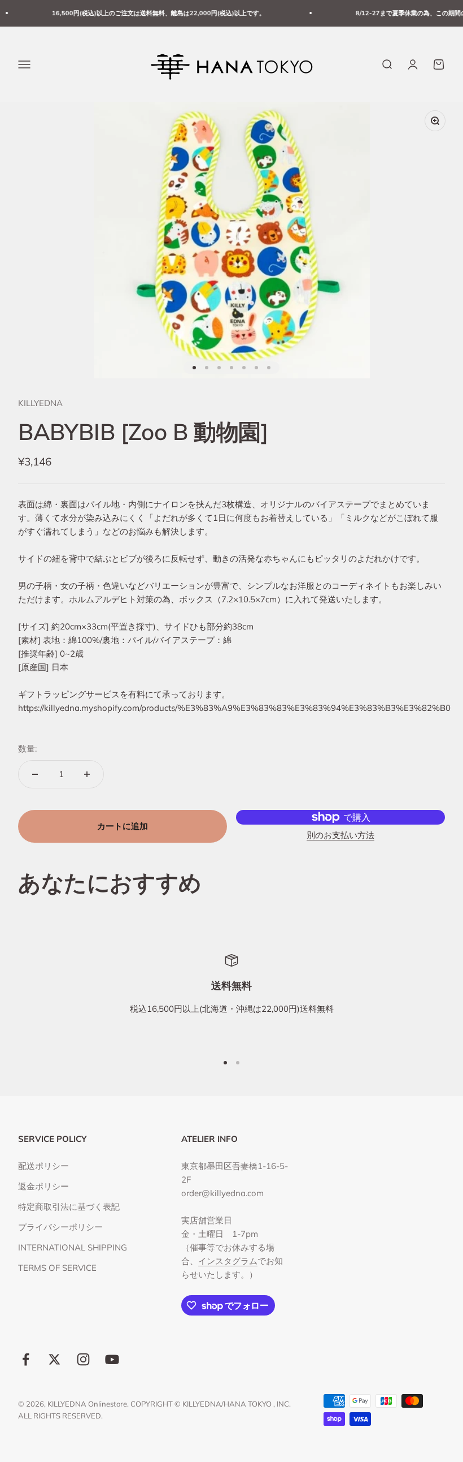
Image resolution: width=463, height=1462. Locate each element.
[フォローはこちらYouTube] (112, 1359)
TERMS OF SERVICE (57, 1267)
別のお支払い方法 (340, 835)
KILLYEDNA (40, 403)
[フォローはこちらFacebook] (25, 1359)
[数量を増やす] (87, 774)
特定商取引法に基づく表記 (69, 1206)
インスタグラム (227, 1261)
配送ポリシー (43, 1166)
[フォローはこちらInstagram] (83, 1359)
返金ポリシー (43, 1186)
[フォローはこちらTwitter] (54, 1359)
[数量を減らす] (35, 774)
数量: (27, 748)
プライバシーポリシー (60, 1227)
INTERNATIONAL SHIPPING (72, 1247)
